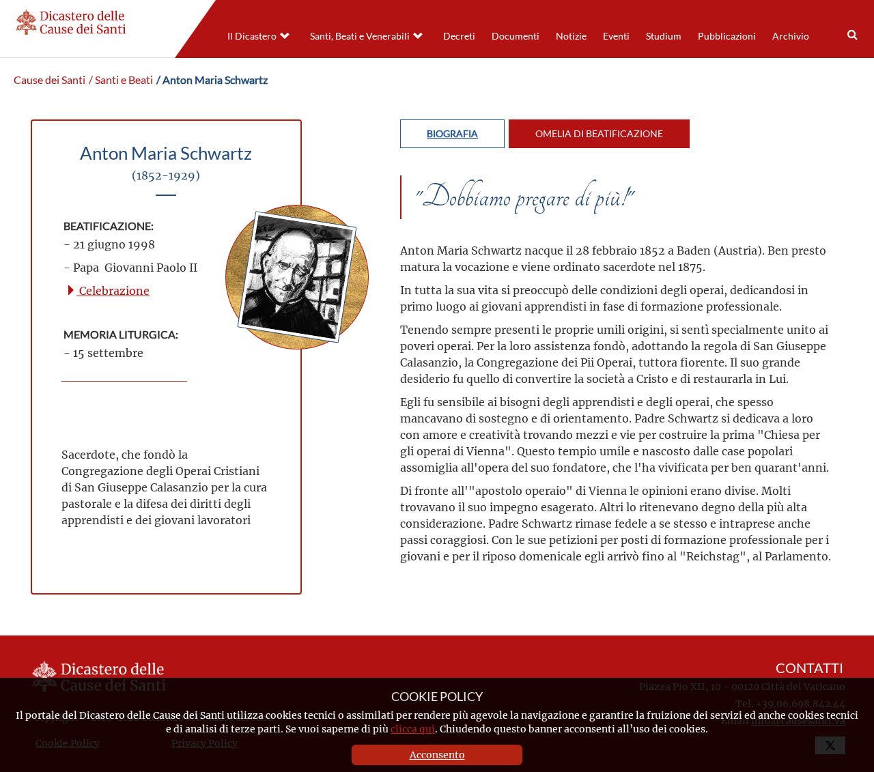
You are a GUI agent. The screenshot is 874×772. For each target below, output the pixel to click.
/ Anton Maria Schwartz (212, 80)
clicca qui (413, 728)
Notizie (571, 36)
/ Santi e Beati (121, 80)
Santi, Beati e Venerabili (360, 36)
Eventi (616, 36)
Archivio (790, 36)
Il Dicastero (252, 36)
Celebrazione (113, 290)
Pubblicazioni (727, 36)
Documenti (515, 36)
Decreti (459, 36)
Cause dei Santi (49, 80)
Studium (663, 36)
